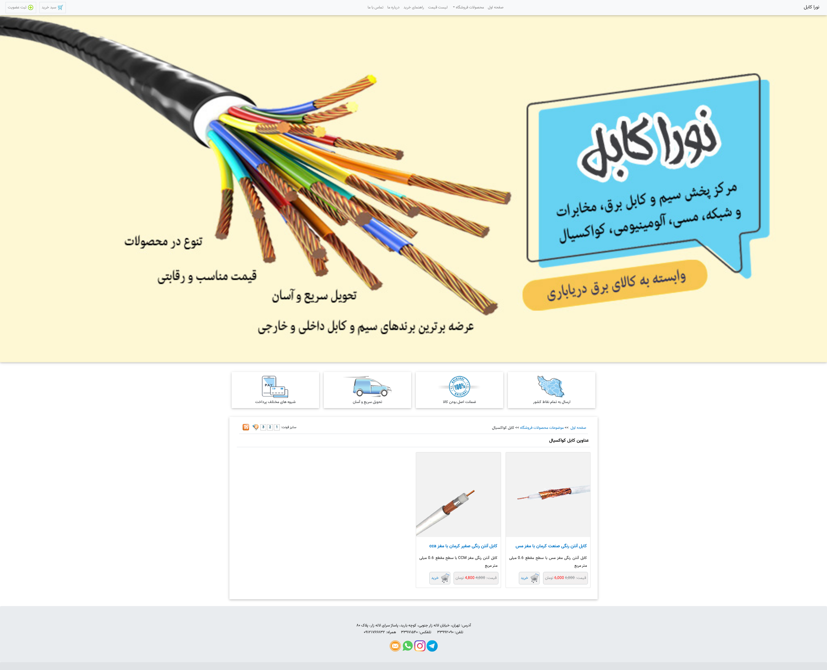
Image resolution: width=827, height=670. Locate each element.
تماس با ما (375, 7)
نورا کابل (811, 7)
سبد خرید (49, 7)
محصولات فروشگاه (469, 7)
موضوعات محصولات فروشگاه (542, 428)
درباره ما (393, 7)
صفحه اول (496, 7)
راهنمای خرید (413, 7)
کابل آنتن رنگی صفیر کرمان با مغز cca (463, 546)
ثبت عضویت (17, 7)
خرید (524, 578)
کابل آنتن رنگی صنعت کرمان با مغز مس (551, 546)
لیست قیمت (438, 7)
